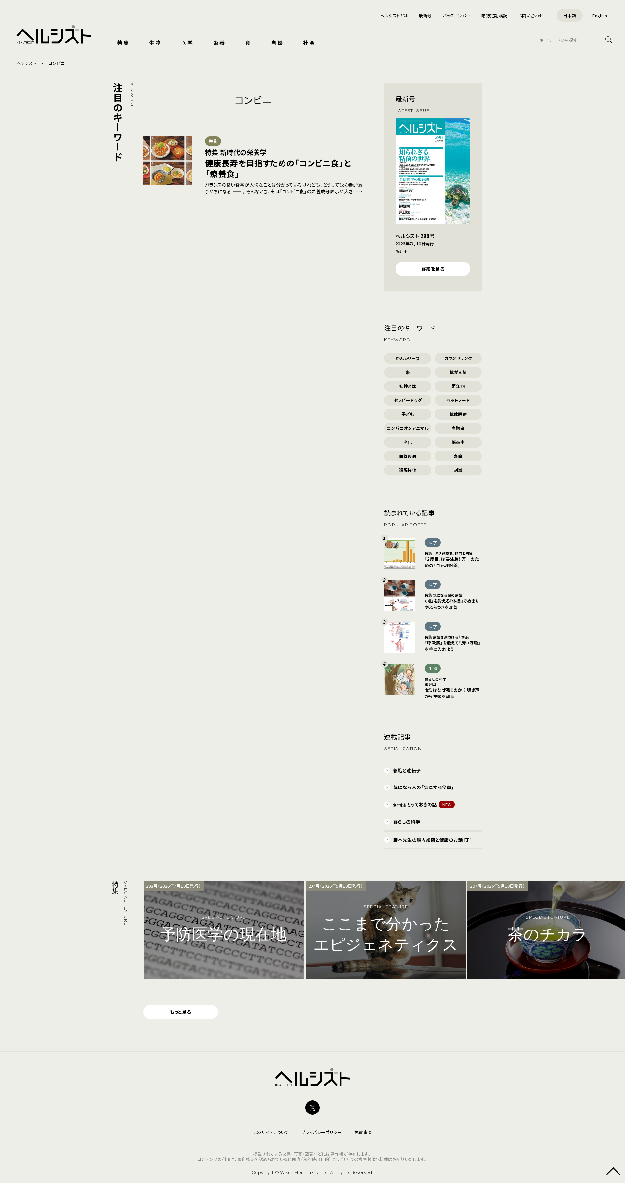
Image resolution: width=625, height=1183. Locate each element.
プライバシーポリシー (321, 1132)
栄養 (219, 42)
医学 (187, 42)
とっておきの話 (422, 804)
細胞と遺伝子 (407, 770)
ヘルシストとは (394, 15)
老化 (407, 442)
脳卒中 (458, 442)
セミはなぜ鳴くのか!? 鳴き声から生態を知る (452, 687)
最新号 (425, 15)
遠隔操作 (408, 470)
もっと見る (180, 1011)
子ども (407, 414)
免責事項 (363, 1132)
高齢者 (458, 428)
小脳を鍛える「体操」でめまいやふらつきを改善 (452, 601)
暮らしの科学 (406, 821)
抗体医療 (458, 414)
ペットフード (458, 400)
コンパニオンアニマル (408, 428)
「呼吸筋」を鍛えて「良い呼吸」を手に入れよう (453, 643)
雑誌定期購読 (494, 15)
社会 (309, 42)
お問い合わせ (531, 15)
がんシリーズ (408, 358)
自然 (277, 42)
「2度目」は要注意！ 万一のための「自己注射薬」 (452, 559)
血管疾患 (408, 456)
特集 (123, 42)
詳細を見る (433, 269)
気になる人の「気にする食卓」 (423, 787)
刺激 (458, 470)
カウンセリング (458, 358)
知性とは (407, 386)
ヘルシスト (26, 63)
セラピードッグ (408, 400)
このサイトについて (271, 1132)
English (599, 15)
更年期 (458, 386)
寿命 (458, 456)
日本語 (569, 15)
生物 (155, 42)
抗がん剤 (458, 372)
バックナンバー (457, 15)
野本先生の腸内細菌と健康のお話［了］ (432, 840)
